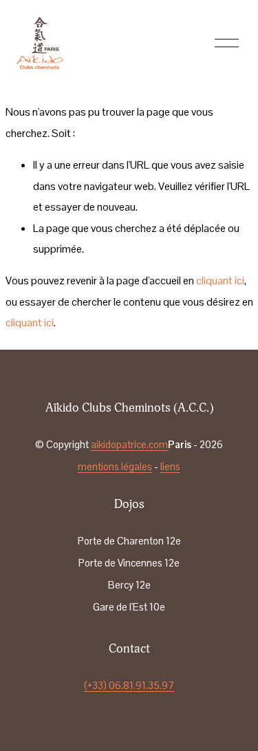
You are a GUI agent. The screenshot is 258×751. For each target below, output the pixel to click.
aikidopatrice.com (129, 444)
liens (170, 466)
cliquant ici (220, 280)
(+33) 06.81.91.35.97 (129, 685)
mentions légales (115, 466)
